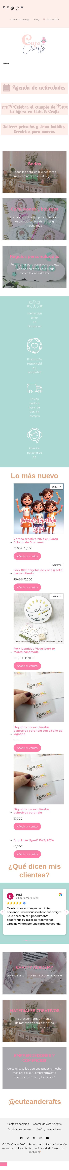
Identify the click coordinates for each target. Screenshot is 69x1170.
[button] (66, 912)
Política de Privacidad (37, 1148)
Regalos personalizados (34, 256)
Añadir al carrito (27, 556)
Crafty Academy (34, 967)
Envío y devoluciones (49, 1129)
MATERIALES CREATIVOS (34, 1010)
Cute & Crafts (19, 1144)
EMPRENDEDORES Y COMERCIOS (34, 1058)
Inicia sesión (52, 19)
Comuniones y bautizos (34, 209)
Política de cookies (40, 1144)
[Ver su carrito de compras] (65, 63)
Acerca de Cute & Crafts (47, 1123)
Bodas (34, 163)
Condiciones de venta (20, 1129)
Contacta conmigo (20, 19)
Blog (36, 19)
